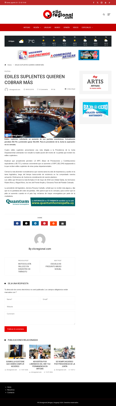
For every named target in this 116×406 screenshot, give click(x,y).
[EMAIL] (62, 223)
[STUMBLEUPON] (53, 223)
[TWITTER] (26, 223)
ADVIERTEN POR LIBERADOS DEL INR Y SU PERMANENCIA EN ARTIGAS (15, 365)
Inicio (9, 387)
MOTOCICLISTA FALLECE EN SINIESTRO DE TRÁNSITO (24, 266)
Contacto (10, 393)
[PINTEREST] (44, 223)
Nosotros (10, 390)
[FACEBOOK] (17, 223)
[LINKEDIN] (35, 223)
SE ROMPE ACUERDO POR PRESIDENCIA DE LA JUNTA (39, 364)
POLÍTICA (7, 71)
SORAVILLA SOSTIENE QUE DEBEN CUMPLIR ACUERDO (64, 364)
